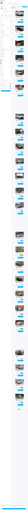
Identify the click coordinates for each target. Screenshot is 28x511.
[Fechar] (26, 505)
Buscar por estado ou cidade (3, 4)
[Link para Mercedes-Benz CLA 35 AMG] (19, 396)
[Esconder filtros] (12, 3)
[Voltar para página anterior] (17, 409)
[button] (15, 3)
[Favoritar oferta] (23, 11)
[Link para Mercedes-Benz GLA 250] (19, 13)
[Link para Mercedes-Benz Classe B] (19, 87)
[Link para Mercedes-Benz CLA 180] (19, 43)
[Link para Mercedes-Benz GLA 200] (19, 58)
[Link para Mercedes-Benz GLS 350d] (19, 264)
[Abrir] (10, 4)
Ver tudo (10, 27)
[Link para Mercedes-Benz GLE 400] (19, 278)
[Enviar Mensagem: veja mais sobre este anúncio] (17, 22)
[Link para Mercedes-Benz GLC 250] (19, 190)
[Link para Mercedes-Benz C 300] (19, 28)
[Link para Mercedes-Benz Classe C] (19, 146)
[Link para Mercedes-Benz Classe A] (19, 175)
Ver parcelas (20, 36)
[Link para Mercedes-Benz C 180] (19, 116)
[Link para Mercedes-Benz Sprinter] (19, 72)
